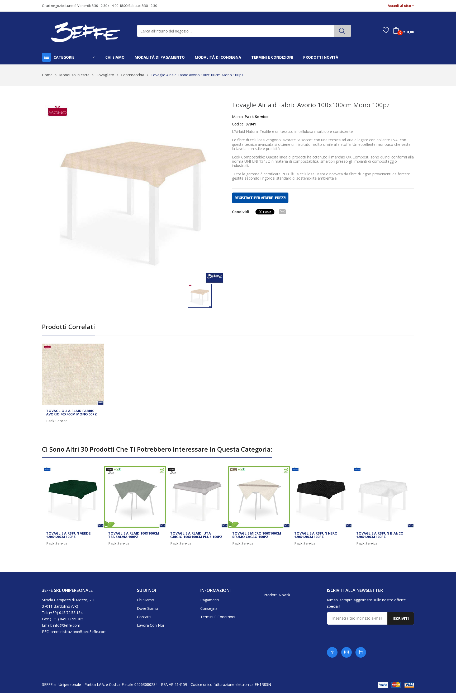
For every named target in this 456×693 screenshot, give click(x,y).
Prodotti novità (277, 594)
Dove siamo (147, 608)
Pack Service (57, 421)
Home (47, 74)
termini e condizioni (272, 57)
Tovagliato (105, 74)
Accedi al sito (400, 5)
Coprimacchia (132, 74)
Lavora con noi (150, 625)
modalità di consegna (218, 57)
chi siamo (115, 57)
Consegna (208, 608)
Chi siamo (145, 599)
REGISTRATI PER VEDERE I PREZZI (260, 197)
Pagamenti (209, 599)
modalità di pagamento (160, 57)
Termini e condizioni (217, 616)
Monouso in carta (74, 74)
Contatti (144, 616)
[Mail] (282, 210)
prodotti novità (320, 57)
